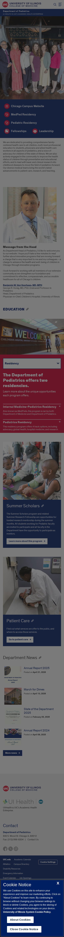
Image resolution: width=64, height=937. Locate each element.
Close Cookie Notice (24, 929)
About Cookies (20, 919)
